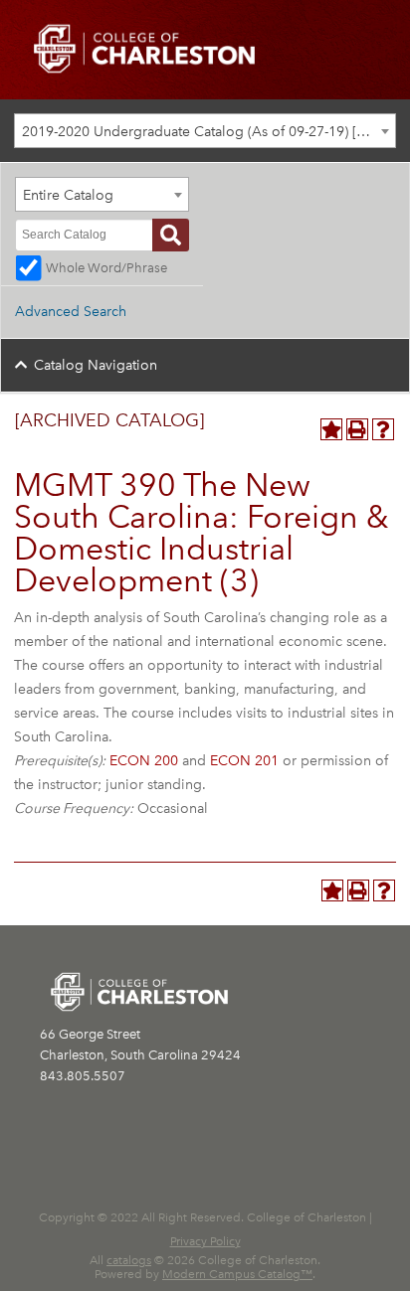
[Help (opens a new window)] (383, 429)
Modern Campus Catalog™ (237, 1274)
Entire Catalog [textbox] (68, 195)
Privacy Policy (205, 1241)
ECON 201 (244, 760)
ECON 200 (143, 760)
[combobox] (205, 130)
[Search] (170, 235)
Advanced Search (70, 311)
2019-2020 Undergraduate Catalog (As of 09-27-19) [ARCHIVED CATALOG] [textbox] (208, 131)
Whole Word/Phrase (106, 267)
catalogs (128, 1260)
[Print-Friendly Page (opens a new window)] (357, 429)
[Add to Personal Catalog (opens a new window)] (331, 429)
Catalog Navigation (95, 365)
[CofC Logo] (144, 47)
